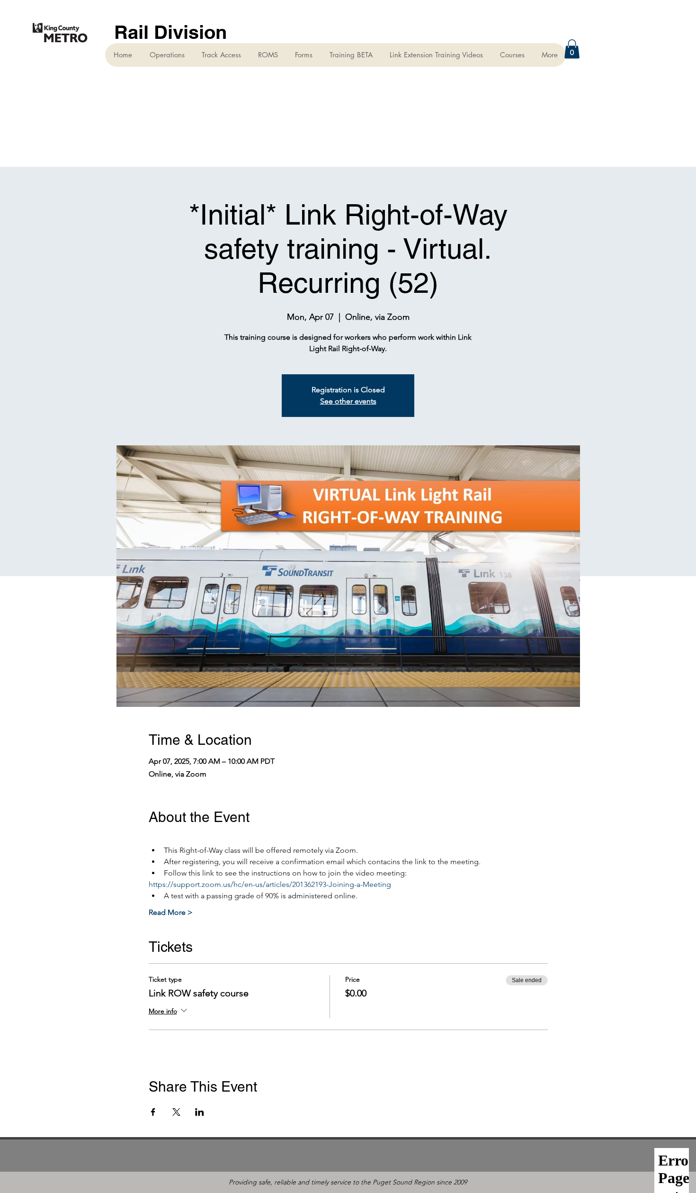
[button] (572, 49)
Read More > (171, 912)
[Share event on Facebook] (153, 1112)
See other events (348, 401)
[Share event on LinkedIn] (199, 1112)
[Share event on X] (176, 1112)
